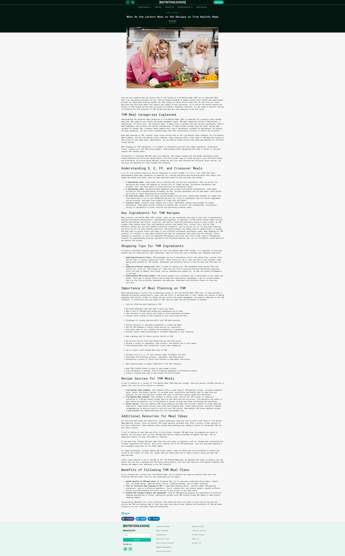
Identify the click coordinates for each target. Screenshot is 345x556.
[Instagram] (128, 2)
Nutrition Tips (169, 7)
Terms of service (199, 530)
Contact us (196, 543)
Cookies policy (198, 526)
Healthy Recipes (143, 7)
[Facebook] (133, 2)
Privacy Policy (198, 535)
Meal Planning (162, 530)
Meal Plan (158, 7)
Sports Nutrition (201, 7)
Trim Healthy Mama (192, 173)
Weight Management (164, 547)
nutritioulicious (172, 2)
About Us (195, 539)
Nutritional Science (184, 7)
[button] (127, 519)
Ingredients (161, 535)
